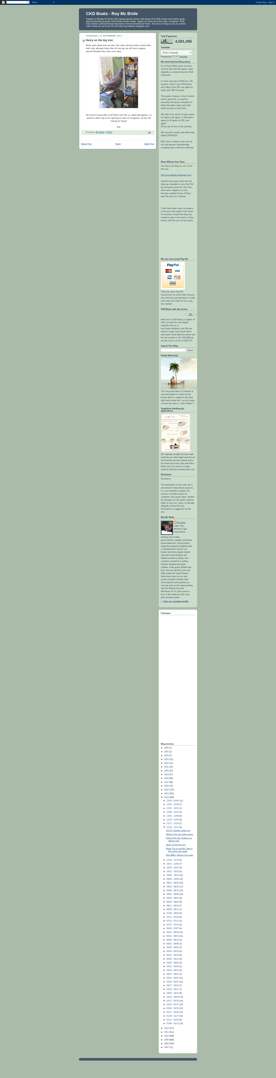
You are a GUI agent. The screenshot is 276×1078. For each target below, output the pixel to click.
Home (118, 144)
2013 (166, 797)
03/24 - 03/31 (173, 982)
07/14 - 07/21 (173, 921)
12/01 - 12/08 (173, 816)
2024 (166, 755)
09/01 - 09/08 (173, 894)
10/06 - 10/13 (173, 875)
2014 (166, 793)
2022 (166, 763)
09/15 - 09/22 (173, 887)
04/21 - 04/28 (173, 966)
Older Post (149, 144)
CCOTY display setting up (178, 831)
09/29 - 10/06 (173, 879)
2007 (166, 1047)
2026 (166, 748)
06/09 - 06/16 (173, 940)
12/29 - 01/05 (173, 801)
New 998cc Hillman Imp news (179, 855)
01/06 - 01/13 (173, 1023)
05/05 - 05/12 (173, 959)
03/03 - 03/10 (173, 993)
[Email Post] (149, 132)
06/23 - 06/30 (173, 932)
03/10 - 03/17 (173, 989)
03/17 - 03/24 (173, 985)
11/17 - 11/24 (173, 823)
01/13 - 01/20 (173, 1020)
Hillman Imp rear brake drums (179, 834)
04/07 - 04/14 (173, 974)
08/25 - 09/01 (173, 898)
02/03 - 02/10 (173, 1008)
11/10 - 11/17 (173, 827)
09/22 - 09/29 (173, 883)
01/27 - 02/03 (173, 1012)
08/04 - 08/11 (173, 909)
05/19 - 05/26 (173, 951)
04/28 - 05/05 (173, 963)
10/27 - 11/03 (173, 864)
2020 (166, 771)
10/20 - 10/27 (173, 868)
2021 (166, 767)
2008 (166, 1044)
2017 (166, 782)
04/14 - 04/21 (173, 970)
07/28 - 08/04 (173, 913)
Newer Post (86, 144)
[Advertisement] (173, 691)
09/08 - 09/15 (173, 890)
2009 (166, 1040)
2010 (166, 1036)
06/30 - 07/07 (173, 928)
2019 (166, 774)
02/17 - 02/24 (173, 1001)
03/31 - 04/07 (173, 978)
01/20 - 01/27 (173, 1016)
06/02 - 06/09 (173, 944)
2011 (166, 1032)
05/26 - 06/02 (173, 947)
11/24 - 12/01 (173, 820)
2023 (166, 759)
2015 (166, 790)
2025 (166, 752)
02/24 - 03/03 (173, 997)
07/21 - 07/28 (173, 917)
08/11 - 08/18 (173, 906)
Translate (183, 57)
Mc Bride (181, 523)
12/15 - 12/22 (173, 808)
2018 (166, 778)
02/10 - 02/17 (173, 1004)
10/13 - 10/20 (173, 871)
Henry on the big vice (176, 845)
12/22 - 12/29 (173, 804)
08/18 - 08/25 (173, 902)
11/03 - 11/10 (173, 860)
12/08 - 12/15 (173, 812)
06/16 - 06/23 (173, 936)
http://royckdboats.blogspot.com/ (176, 175)
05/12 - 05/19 (173, 955)
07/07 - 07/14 (173, 925)
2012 (166, 1028)
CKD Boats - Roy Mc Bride (112, 13)
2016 (166, 786)
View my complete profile (175, 601)
